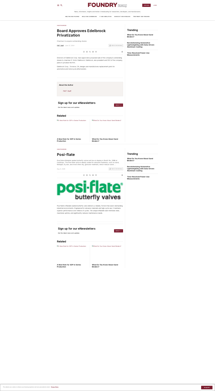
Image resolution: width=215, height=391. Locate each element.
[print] (122, 52)
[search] (61, 5)
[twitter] (90, 52)
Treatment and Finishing (141, 16)
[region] (107, 387)
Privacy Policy (54, 387)
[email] (96, 52)
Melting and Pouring (72, 16)
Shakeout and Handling (122, 16)
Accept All (206, 387)
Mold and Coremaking (89, 16)
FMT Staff (60, 45)
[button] (58, 5)
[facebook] (84, 52)
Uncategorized (61, 25)
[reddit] (93, 52)
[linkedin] (87, 52)
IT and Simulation (105, 16)
